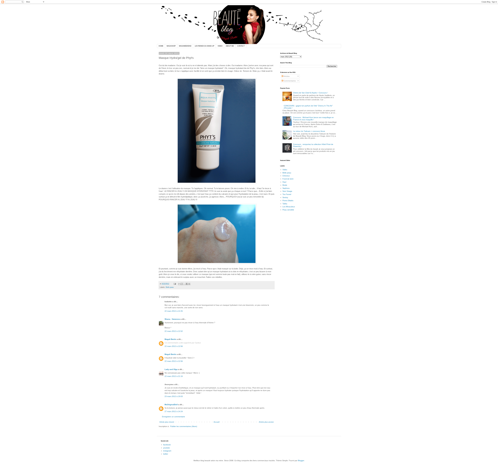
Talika (284, 204)
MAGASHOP (171, 46)
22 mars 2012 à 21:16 (174, 376)
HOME (161, 46)
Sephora (285, 188)
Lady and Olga (171, 369)
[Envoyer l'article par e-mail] (175, 284)
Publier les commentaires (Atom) (183, 426)
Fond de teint (287, 179)
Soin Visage (287, 191)
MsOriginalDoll (171, 404)
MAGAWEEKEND (185, 46)
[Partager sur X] (184, 284)
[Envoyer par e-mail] (179, 284)
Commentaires (289, 81)
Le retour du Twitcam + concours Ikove (309, 131)
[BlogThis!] (182, 284)
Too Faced (286, 194)
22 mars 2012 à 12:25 (174, 311)
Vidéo (284, 170)
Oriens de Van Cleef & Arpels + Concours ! (310, 93)
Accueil (216, 422)
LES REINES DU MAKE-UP (204, 46)
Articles (286, 76)
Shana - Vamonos (172, 319)
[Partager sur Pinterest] (189, 284)
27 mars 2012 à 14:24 (174, 411)
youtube (166, 448)
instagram (167, 451)
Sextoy (285, 197)
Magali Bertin (170, 339)
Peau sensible (288, 210)
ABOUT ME (230, 46)
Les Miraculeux (288, 207)
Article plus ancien (266, 422)
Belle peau (170, 287)
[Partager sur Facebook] (186, 284)
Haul (284, 182)
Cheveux (286, 176)
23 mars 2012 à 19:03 (174, 396)
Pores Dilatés (287, 200)
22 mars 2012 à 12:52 (174, 331)
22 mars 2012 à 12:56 (174, 346)
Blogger (301, 460)
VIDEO (220, 46)
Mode (284, 185)
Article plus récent (166, 422)
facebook (167, 445)
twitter (165, 454)
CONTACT (241, 46)
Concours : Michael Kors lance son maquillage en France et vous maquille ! (313, 118)
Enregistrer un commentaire (173, 417)
